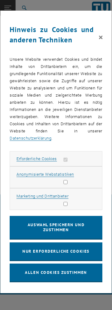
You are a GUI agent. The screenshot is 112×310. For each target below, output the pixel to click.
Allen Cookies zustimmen (56, 272)
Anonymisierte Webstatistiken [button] (45, 174)
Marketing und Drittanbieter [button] (42, 196)
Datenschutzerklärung (30, 138)
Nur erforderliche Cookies (55, 251)
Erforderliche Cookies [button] (36, 158)
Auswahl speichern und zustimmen (56, 227)
